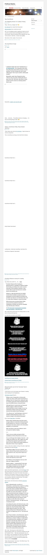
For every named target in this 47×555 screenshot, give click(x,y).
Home (6, 8)
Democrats (10, 121)
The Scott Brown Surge (10, 43)
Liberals (17, 121)
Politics (8, 39)
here (16, 447)
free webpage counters (33, 28)
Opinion (6, 39)
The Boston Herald (9, 395)
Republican (23, 121)
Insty (8, 47)
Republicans (25, 121)
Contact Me (32, 8)
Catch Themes (39, 550)
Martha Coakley (11, 39)
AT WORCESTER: (10, 68)
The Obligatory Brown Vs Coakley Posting (15, 21)
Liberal (15, 121)
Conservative (6, 121)
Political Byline (10, 4)
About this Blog (25, 8)
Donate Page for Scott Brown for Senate (13, 380)
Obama (19, 544)
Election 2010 (12, 121)
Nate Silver (12, 418)
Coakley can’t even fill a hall (15, 101)
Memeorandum (8, 29)
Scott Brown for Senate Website (11, 378)
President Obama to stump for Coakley (14, 278)
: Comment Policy (15, 8)
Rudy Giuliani (13, 274)
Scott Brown (18, 39)
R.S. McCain (7, 27)
